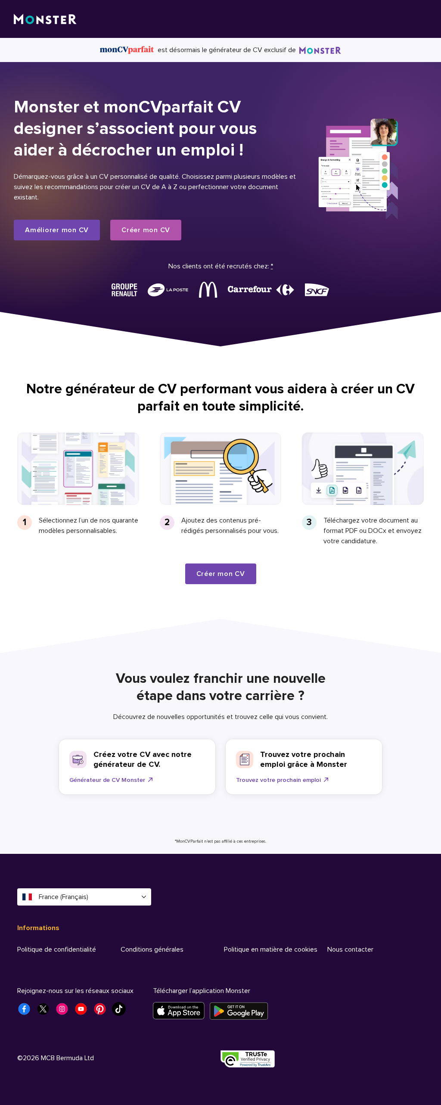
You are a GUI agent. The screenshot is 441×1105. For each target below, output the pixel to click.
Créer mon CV (145, 230)
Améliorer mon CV (57, 230)
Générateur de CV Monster (107, 780)
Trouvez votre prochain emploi (278, 780)
